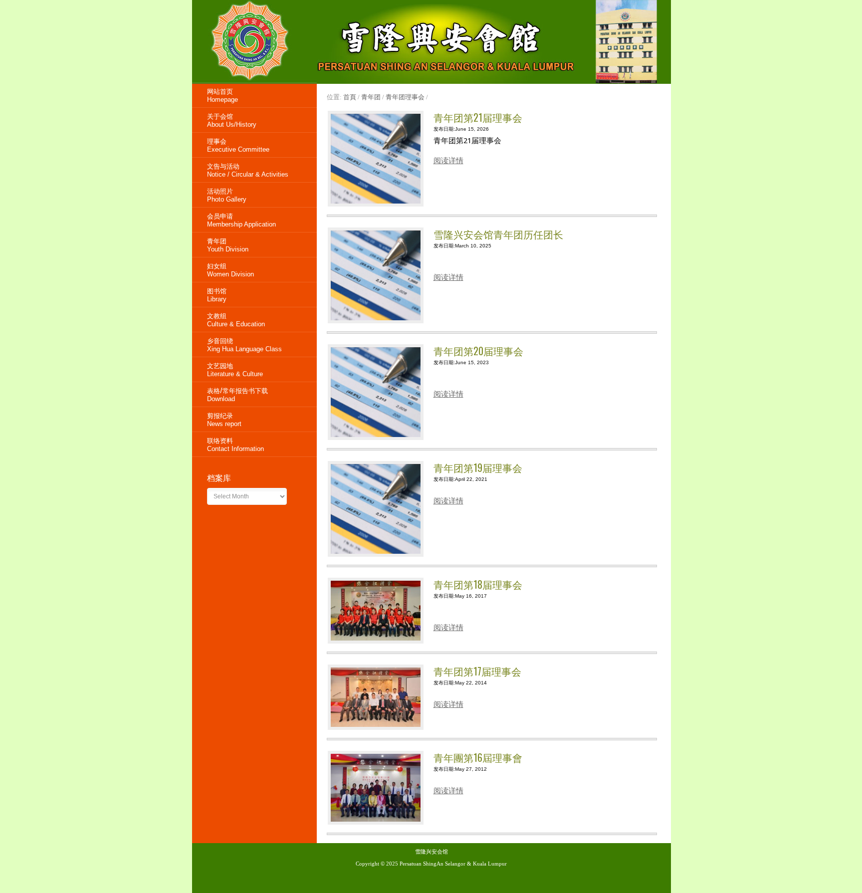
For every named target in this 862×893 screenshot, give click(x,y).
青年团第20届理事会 (478, 350)
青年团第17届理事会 (477, 671)
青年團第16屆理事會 (477, 757)
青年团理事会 (405, 97)
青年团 (371, 97)
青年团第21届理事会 (477, 117)
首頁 (349, 97)
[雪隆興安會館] (254, 81)
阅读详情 (448, 160)
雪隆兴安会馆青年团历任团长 (498, 233)
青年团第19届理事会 (477, 467)
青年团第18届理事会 (477, 584)
